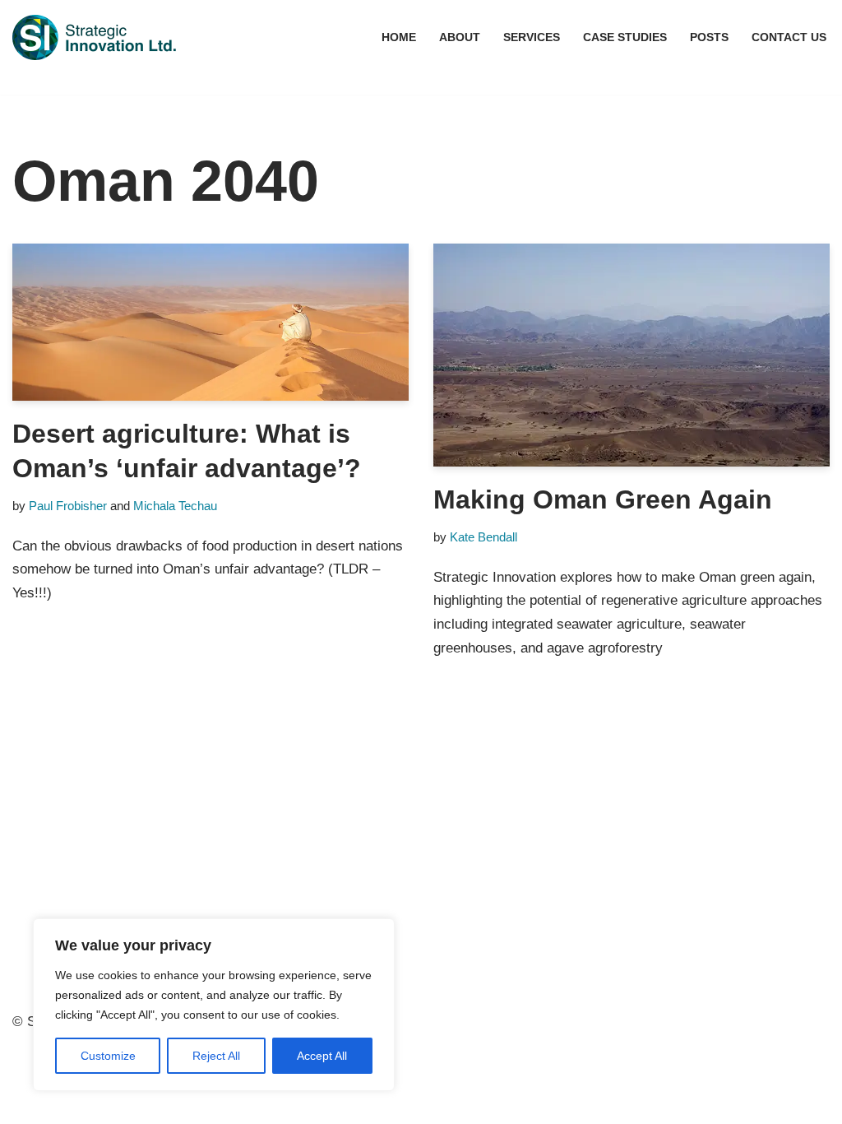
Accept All (322, 1055)
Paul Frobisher (68, 506)
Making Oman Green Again (602, 499)
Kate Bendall (483, 537)
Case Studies (625, 37)
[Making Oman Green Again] (631, 355)
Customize (108, 1055)
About (459, 37)
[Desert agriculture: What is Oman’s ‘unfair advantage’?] (210, 322)
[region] (214, 1004)
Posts (709, 37)
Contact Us (789, 37)
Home (399, 37)
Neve (28, 1081)
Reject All (216, 1055)
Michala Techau (175, 506)
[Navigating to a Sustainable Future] (94, 37)
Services (531, 37)
